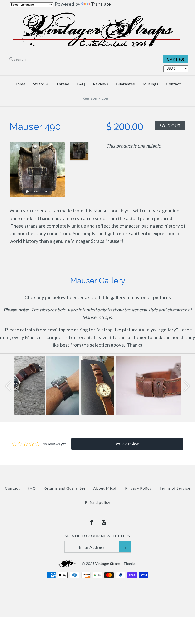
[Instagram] (103, 522)
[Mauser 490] (79, 151)
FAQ (81, 83)
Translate (101, 4)
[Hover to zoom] (37, 169)
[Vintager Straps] (97, 16)
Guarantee (125, 83)
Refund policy (97, 502)
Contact (173, 83)
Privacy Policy (138, 488)
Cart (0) (175, 59)
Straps (41, 83)
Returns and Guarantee (65, 488)
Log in (107, 98)
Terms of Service (174, 488)
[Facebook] (91, 522)
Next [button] (187, 385)
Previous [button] (8, 385)
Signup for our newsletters (97, 536)
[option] (62, 385)
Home (19, 83)
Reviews (100, 83)
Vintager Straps (108, 563)
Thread (62, 83)
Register (90, 98)
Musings (150, 83)
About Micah (105, 488)
